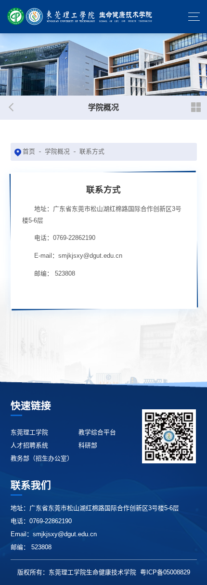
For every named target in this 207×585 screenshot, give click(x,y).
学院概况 (57, 151)
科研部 (87, 445)
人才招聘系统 (29, 445)
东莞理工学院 (29, 432)
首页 (29, 151)
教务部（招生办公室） (42, 458)
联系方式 (91, 151)
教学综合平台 (97, 432)
